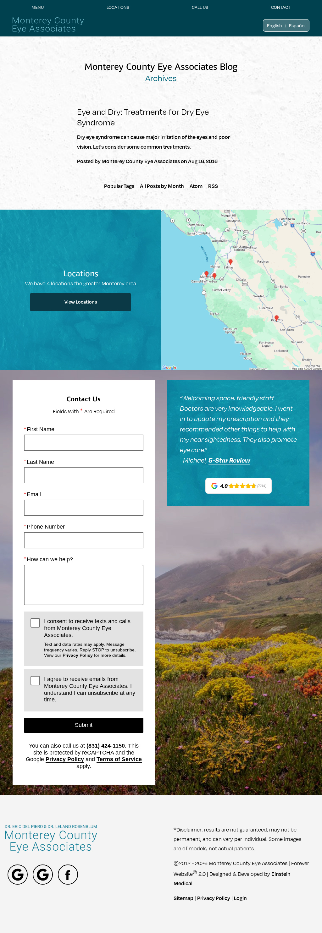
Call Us (200, 7)
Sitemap (183, 898)
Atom (196, 186)
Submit (83, 725)
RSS (213, 186)
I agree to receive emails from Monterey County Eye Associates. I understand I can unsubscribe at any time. (89, 689)
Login (240, 898)
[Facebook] (68, 874)
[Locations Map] (241, 289)
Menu (37, 7)
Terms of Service (119, 759)
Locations (118, 7)
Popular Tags (119, 186)
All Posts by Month (162, 186)
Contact (281, 7)
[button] (274, 25)
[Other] (18, 874)
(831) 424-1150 (105, 746)
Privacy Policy (78, 655)
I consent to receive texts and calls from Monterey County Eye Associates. (90, 638)
